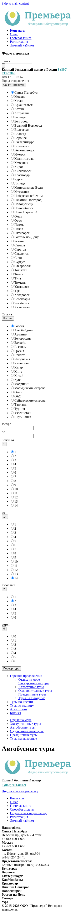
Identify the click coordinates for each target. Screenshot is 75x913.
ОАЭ (17, 396)
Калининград (24, 158)
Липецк (19, 183)
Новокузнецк (23, 204)
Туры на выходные (31, 698)
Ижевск (19, 154)
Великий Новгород (28, 125)
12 (16, 497)
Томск (18, 274)
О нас (14, 34)
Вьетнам (20, 346)
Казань (19, 100)
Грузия (19, 351)
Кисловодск (22, 171)
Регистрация (19, 41)
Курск (18, 179)
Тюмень (20, 282)
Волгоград (21, 129)
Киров (19, 167)
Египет (19, 355)
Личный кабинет (22, 45)
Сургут (19, 262)
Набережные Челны (28, 195)
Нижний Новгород (27, 200)
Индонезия (22, 359)
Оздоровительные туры (35, 690)
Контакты (17, 798)
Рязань (19, 241)
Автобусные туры (31, 687)
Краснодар (22, 175)
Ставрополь (22, 266)
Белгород (21, 121)
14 (16, 505)
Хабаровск (22, 295)
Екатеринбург (24, 142)
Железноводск (24, 150)
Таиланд (20, 404)
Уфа (17, 290)
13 (16, 501)
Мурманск (21, 191)
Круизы (15, 713)
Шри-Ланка (22, 417)
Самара (19, 245)
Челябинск (22, 303)
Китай (18, 375)
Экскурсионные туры (33, 683)
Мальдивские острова (29, 388)
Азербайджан (24, 330)
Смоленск (21, 253)
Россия (19, 326)
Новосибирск (24, 208)
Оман (18, 392)
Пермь (19, 224)
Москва (19, 96)
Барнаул (20, 117)
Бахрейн (20, 342)
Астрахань (21, 113)
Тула (17, 278)
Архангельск (23, 105)
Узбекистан (22, 413)
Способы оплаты (22, 809)
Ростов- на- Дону (26, 237)
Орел (18, 220)
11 (16, 493)
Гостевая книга (20, 38)
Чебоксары (22, 299)
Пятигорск (22, 233)
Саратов (20, 249)
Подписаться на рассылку (20, 791)
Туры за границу (22, 705)
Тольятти (20, 270)
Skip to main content (15, 3)
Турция (19, 408)
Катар (18, 367)
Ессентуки (21, 146)
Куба (17, 380)
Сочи (18, 257)
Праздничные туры (32, 694)
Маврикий (21, 384)
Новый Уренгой (25, 212)
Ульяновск (21, 286)
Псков (18, 229)
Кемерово (21, 162)
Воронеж (20, 138)
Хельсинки (22, 307)
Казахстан (21, 363)
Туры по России (21, 702)
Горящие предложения (26, 676)
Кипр (18, 371)
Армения (20, 334)
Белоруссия (22, 338)
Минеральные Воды (28, 187)
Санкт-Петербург (26, 92)
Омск (18, 216)
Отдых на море (29, 679)
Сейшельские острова (29, 400)
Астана (19, 109)
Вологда (20, 134)
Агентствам (18, 709)
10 (16, 489)
